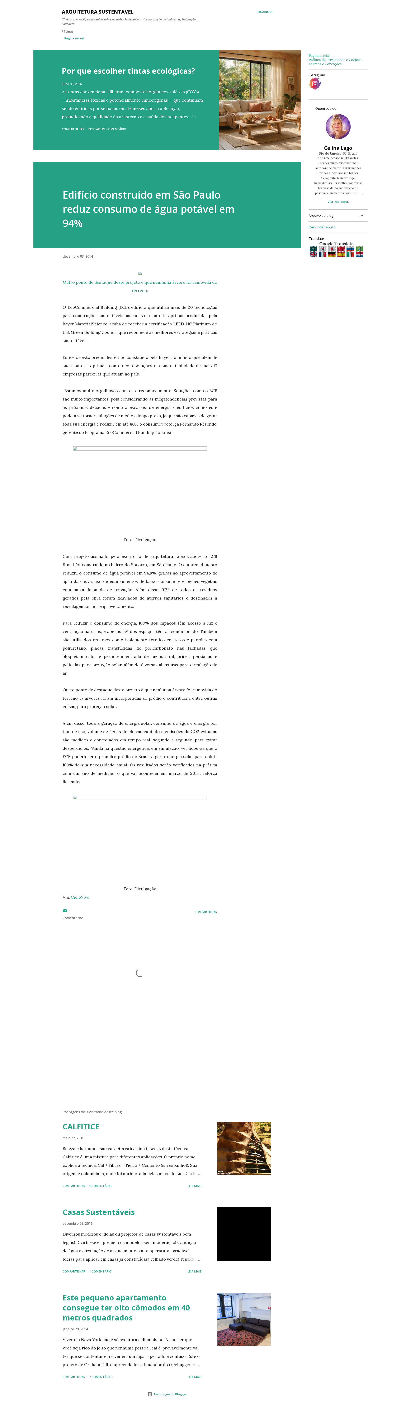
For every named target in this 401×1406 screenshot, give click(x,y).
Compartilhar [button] (73, 129)
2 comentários (101, 1377)
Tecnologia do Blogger (170, 1394)
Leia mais (194, 1186)
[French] (323, 254)
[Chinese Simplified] (341, 249)
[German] (332, 254)
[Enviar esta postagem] (65, 912)
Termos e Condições (325, 64)
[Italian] (350, 254)
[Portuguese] (359, 249)
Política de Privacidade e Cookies (335, 60)
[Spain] (341, 254)
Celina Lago (338, 147)
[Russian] (350, 249)
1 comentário (100, 1186)
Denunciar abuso (322, 227)
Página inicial (74, 38)
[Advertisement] (133, 1057)
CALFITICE (81, 1126)
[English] (314, 254)
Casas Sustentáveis (99, 1212)
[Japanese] (332, 249)
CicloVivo (80, 897)
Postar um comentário (107, 129)
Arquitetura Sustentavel (97, 11)
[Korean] (323, 249)
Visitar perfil (338, 202)
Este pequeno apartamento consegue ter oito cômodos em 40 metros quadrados (126, 1308)
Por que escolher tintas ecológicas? (128, 71)
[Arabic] (314, 249)
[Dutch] (359, 254)
